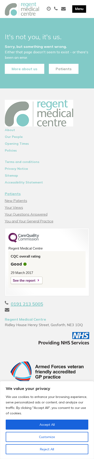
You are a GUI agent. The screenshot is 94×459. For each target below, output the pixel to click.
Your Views (14, 207)
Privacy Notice (16, 169)
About (10, 130)
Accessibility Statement (24, 182)
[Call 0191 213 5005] (56, 9)
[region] (47, 420)
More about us (24, 69)
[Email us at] (64, 9)
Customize (47, 437)
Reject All (47, 449)
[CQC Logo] (23, 241)
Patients (64, 69)
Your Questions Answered (26, 214)
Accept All (47, 425)
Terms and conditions (22, 162)
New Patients (16, 200)
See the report (24, 280)
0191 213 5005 (27, 304)
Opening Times (17, 144)
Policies (11, 150)
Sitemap (11, 175)
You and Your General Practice (29, 221)
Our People (14, 137)
